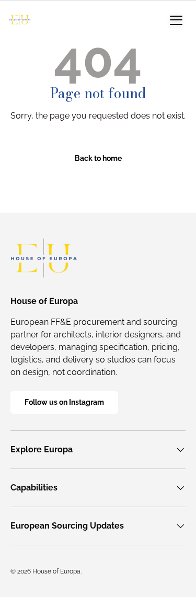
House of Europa (56, 571)
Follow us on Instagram (64, 402)
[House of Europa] (19, 20)
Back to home (98, 158)
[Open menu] (176, 19)
